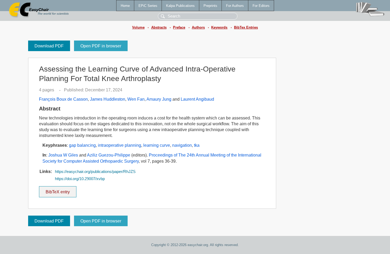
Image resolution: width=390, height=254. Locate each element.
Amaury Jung (158, 99)
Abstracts (159, 27)
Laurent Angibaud (197, 99)
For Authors (235, 6)
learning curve (156, 145)
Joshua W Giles (63, 155)
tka (197, 145)
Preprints (210, 6)
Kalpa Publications (180, 6)
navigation (182, 145)
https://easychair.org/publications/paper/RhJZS (95, 172)
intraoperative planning (119, 145)
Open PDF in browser (100, 46)
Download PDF (49, 46)
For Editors (261, 6)
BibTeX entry (61, 190)
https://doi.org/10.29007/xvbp (80, 179)
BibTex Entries (246, 27)
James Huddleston (107, 99)
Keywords (219, 27)
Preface (179, 27)
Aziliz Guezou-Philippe (108, 155)
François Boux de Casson (63, 99)
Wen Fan (136, 99)
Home (125, 6)
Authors (198, 27)
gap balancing (82, 145)
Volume (138, 27)
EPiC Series (147, 6)
